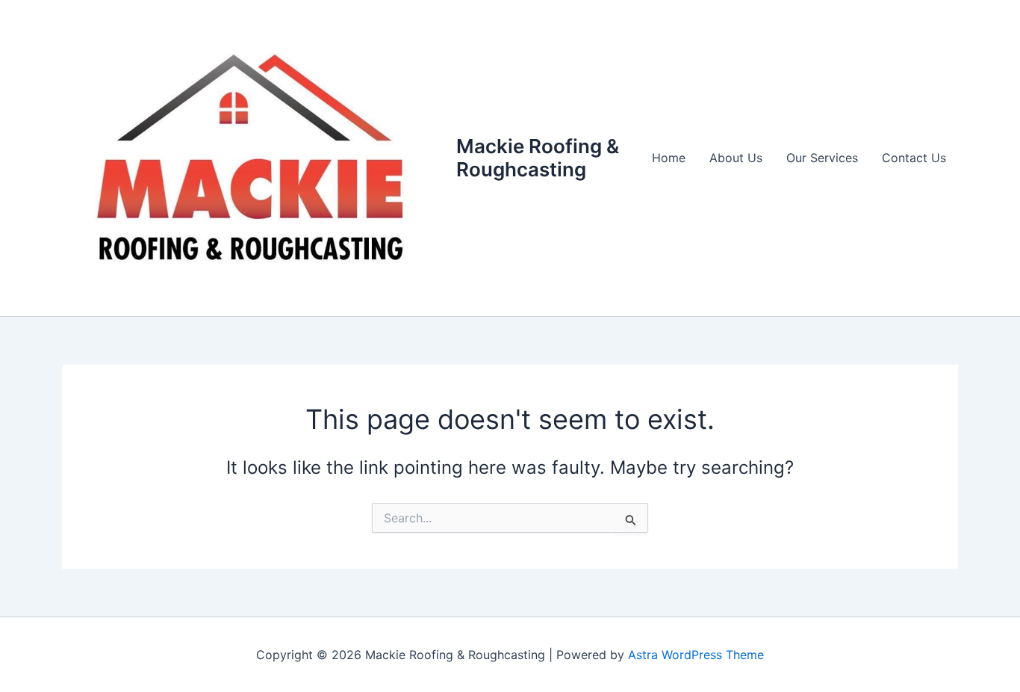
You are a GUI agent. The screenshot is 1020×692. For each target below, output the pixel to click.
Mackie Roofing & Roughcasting (537, 158)
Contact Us (914, 157)
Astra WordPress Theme (696, 654)
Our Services (822, 157)
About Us (735, 157)
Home (668, 157)
